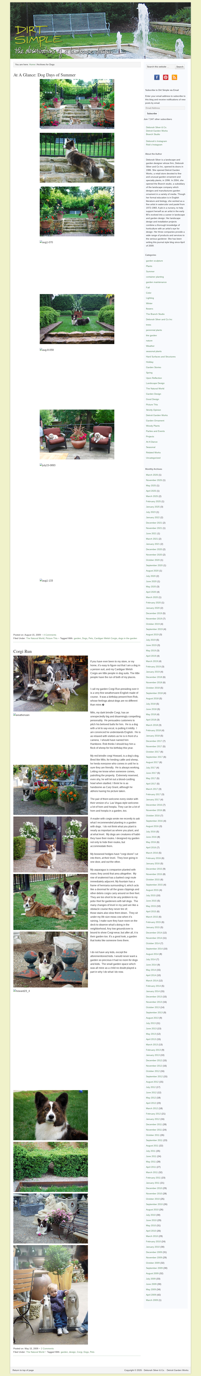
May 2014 (151, 970)
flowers (149, 308)
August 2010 (152, 1209)
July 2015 (151, 895)
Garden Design (153, 394)
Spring (149, 372)
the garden (151, 335)
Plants (149, 266)
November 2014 (154, 938)
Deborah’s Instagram (156, 141)
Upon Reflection (154, 378)
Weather (150, 346)
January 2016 (153, 863)
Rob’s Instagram (154, 144)
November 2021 (154, 528)
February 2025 (153, 501)
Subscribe (152, 113)
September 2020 (154, 565)
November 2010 (154, 1193)
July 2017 (151, 767)
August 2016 (152, 826)
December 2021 (154, 522)
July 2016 (151, 831)
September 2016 (154, 821)
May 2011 (151, 1161)
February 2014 (153, 986)
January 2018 (153, 735)
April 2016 (151, 847)
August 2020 (152, 570)
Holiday (149, 362)
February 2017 (153, 794)
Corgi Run (22, 651)
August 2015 (152, 890)
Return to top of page (23, 1370)
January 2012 (153, 1119)
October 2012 (153, 1071)
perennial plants (154, 330)
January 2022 (153, 517)
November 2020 (154, 554)
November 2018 (154, 682)
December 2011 (154, 1124)
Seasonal (150, 447)
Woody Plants (153, 426)
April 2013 (151, 1039)
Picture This (51, 638)
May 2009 (151, 1289)
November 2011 (154, 1129)
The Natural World (35, 638)
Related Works (153, 452)
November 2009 (154, 1257)
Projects (150, 436)
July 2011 (150, 1151)
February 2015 (153, 922)
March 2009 (152, 1300)
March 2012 (152, 1108)
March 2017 (152, 789)
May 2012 (151, 1097)
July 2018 (151, 704)
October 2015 (153, 879)
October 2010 (153, 1199)
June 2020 (151, 581)
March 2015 (152, 916)
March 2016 (152, 853)
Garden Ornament (155, 420)
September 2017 (154, 757)
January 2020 (153, 608)
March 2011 (152, 1172)
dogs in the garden (127, 638)
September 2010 (154, 1204)
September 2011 (154, 1140)
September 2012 (154, 1076)
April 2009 (151, 1294)
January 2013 (153, 1055)
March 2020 (152, 597)
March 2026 (152, 475)
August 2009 (152, 1273)
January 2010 (153, 1247)
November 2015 (154, 874)
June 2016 (151, 837)
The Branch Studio (155, 314)
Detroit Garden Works (157, 131)
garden (77, 638)
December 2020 (154, 549)
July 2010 (151, 1215)
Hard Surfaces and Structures (161, 356)
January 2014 (153, 991)
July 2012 (151, 1087)
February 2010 (153, 1241)
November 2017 (154, 746)
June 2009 (151, 1284)
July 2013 (151, 1023)
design (72, 1352)
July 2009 (151, 1278)
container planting (155, 277)
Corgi (79, 1352)
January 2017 (153, 799)
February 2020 (153, 602)
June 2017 (151, 773)
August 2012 (152, 1082)
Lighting (150, 298)
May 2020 (151, 586)
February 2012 (153, 1113)
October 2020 (153, 560)
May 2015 (151, 906)
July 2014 (151, 959)
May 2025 (151, 485)
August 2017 (152, 762)
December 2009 (154, 1252)
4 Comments (49, 635)
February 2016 (153, 858)
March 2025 (152, 496)
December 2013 (154, 996)
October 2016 (153, 815)
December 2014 (154, 932)
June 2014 (151, 964)
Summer (150, 271)
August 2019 (152, 634)
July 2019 (151, 640)
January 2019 (153, 671)
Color (148, 293)
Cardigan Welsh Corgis (105, 638)
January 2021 (153, 544)
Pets (91, 638)
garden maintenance (156, 282)
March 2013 (152, 1044)
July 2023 (151, 512)
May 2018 (151, 714)
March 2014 (152, 980)
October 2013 (153, 1007)
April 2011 (151, 1167)
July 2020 (151, 576)
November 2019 (154, 618)
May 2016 (151, 842)
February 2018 (153, 730)
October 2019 (153, 624)
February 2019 (153, 666)
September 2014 (154, 948)
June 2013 (151, 1028)
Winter (149, 303)
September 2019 (154, 629)
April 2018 (151, 719)
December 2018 (154, 677)
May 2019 (151, 650)
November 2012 (154, 1065)
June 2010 (151, 1220)
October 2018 (153, 688)
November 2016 (154, 810)
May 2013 (151, 1034)
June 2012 (151, 1092)
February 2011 (153, 1177)
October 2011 (153, 1135)
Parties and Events (155, 431)
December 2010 (154, 1188)
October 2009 (153, 1263)
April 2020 (151, 592)
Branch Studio (153, 134)
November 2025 (154, 480)
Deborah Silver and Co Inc (159, 319)
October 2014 (153, 943)
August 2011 (152, 1145)
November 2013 (154, 1002)
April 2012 (151, 1103)
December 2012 (154, 1060)
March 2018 (152, 725)
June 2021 (151, 533)
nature (149, 340)
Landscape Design (155, 383)
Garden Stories (153, 367)
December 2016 (154, 805)
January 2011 (153, 1183)
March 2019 (152, 661)
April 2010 (151, 1231)
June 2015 (151, 900)
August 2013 (152, 1018)
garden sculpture (154, 260)
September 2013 (154, 1012)
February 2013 (153, 1050)
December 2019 (154, 613)
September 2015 (154, 884)
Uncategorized (153, 458)
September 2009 (154, 1268)
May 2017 (151, 778)
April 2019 (151, 656)
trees (148, 324)
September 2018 (154, 693)
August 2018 (152, 698)
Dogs (84, 638)
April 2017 (151, 783)
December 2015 (154, 869)
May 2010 (151, 1225)
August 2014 (152, 954)
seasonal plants (154, 351)
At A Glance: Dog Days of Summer (44, 75)
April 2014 (151, 975)
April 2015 (151, 911)
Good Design (152, 399)
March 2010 (152, 1236)
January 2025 (153, 506)
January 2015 (153, 927)
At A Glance (152, 442)
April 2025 (151, 491)
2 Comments (47, 1348)
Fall (148, 287)
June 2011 (151, 1156)
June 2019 (151, 645)
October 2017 (153, 751)
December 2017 (154, 741)
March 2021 (152, 539)
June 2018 (151, 709)
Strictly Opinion (153, 410)
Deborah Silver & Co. (100, 26)
